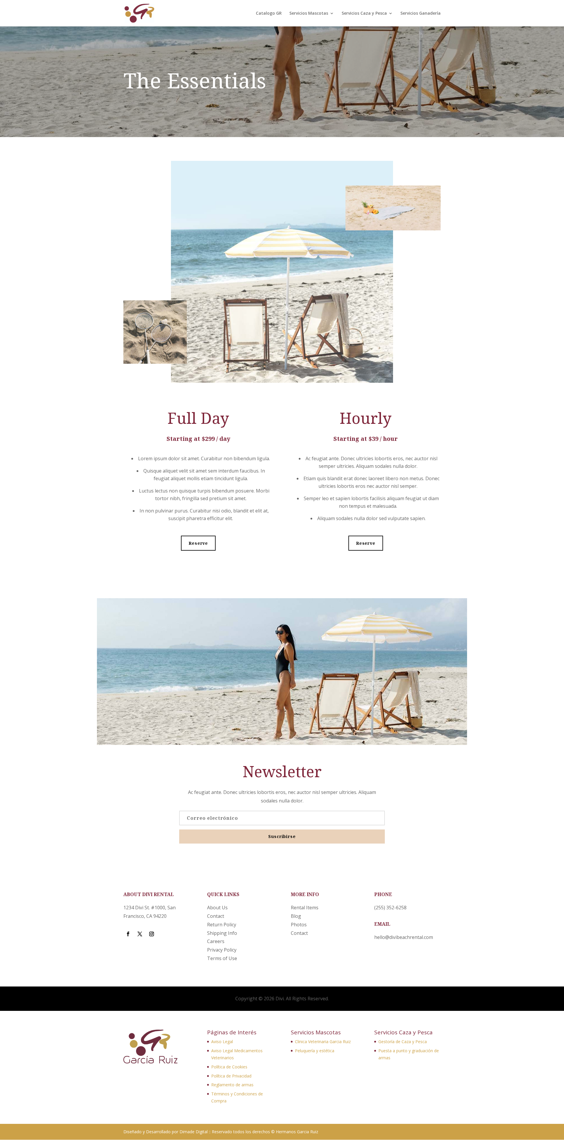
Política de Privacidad (231, 1076)
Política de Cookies (229, 1067)
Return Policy (221, 924)
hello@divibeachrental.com (403, 937)
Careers (215, 941)
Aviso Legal (222, 1041)
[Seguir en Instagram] (151, 934)
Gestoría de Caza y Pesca (402, 1041)
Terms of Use (222, 958)
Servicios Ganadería (420, 13)
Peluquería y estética (314, 1050)
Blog (296, 916)
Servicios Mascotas (308, 13)
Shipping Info (222, 933)
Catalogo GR (269, 13)
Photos (299, 924)
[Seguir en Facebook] (128, 934)
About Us (217, 907)
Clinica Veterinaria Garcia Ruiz (323, 1041)
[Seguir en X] (140, 934)
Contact (215, 916)
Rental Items (304, 907)
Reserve (198, 543)
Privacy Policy (221, 950)
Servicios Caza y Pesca (364, 13)
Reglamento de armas (232, 1084)
